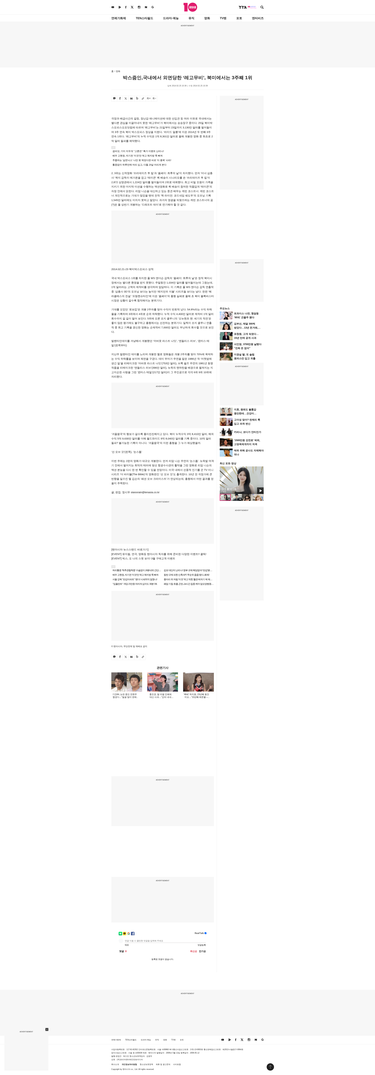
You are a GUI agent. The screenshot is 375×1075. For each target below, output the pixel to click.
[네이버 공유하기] (131, 99)
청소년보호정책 (146, 1064)
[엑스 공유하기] (126, 99)
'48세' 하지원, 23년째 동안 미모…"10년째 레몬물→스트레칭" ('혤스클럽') (196, 697)
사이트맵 (177, 1064)
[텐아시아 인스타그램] (139, 7)
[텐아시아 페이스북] (125, 7)
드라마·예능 (171, 18)
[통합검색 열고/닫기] (262, 7)
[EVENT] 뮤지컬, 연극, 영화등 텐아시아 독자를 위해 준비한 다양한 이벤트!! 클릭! (158, 554)
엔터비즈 (258, 18)
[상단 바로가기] (270, 1067)
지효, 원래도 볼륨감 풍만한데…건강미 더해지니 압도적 (245, 413)
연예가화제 (118, 18)
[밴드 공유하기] (137, 99)
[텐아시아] (190, 7)
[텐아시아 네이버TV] (120, 7)
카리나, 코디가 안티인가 (247, 432)
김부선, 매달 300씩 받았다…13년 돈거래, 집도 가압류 (246, 327)
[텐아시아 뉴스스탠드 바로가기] (130, 549)
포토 (239, 18)
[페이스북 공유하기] (120, 99)
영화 (207, 18)
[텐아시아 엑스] (132, 7)
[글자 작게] (154, 99)
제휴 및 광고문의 (163, 1064)
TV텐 (223, 18)
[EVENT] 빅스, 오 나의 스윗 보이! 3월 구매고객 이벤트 (143, 558)
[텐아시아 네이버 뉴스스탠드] (146, 7)
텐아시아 (126, 1069)
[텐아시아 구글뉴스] (152, 7)
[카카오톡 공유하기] (114, 99)
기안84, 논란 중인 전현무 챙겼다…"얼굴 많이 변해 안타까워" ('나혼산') (124, 697)
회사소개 (115, 1064)
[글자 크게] (148, 99)
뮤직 (191, 18)
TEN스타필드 (144, 18)
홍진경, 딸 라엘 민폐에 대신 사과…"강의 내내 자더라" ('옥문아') (160, 697)
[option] (242, 480)
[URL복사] (143, 99)
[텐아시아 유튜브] (112, 7)
